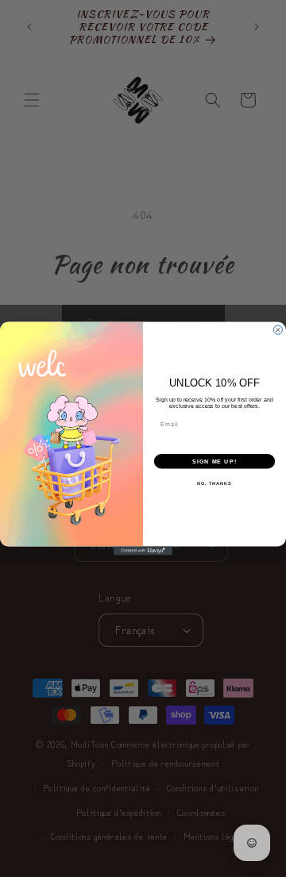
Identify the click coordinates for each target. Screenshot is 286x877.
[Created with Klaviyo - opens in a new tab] (143, 550)
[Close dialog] (277, 329)
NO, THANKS (214, 483)
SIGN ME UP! (214, 461)
